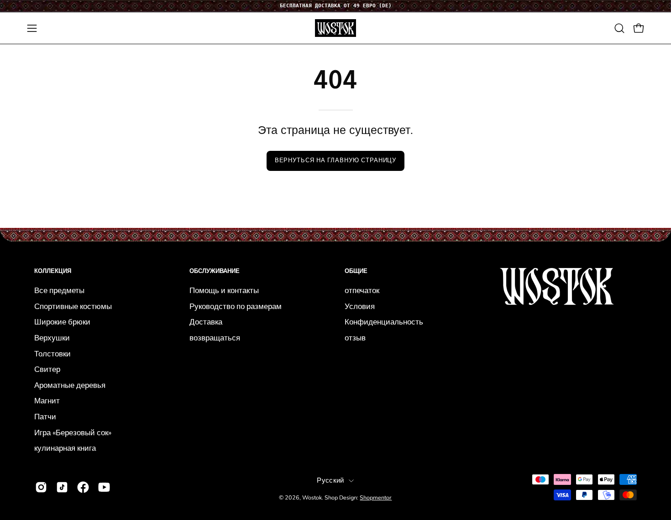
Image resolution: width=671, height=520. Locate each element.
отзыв (355, 337)
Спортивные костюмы (73, 306)
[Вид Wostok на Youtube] (104, 487)
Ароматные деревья (69, 385)
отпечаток (362, 290)
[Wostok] (335, 28)
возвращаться (214, 337)
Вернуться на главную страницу (336, 160)
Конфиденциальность (384, 322)
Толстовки (52, 353)
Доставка (205, 322)
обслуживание (214, 271)
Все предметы (59, 290)
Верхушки (52, 337)
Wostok (312, 497)
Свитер (47, 369)
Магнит (47, 401)
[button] (619, 28)
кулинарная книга (65, 448)
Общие (356, 271)
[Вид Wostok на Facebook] (83, 487)
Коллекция (52, 271)
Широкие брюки (62, 322)
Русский (330, 480)
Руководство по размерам (235, 306)
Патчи (45, 417)
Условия (360, 306)
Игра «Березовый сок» (72, 432)
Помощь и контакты (224, 290)
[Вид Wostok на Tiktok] (62, 487)
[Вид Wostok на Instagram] (41, 487)
